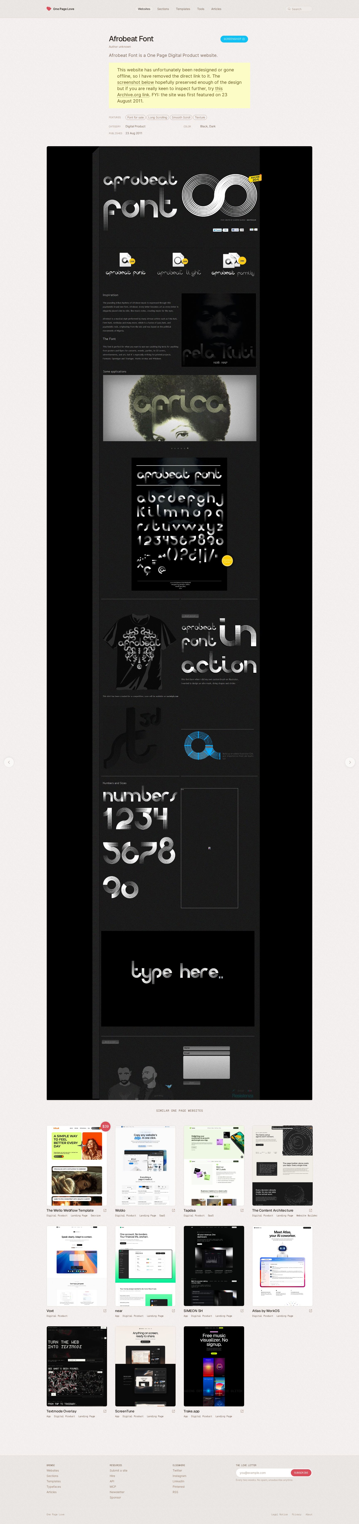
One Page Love (63, 9)
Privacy (296, 1514)
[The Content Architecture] (282, 1165)
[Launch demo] (105, 1210)
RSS (175, 1492)
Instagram (179, 1476)
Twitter (177, 1470)
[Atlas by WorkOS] (282, 1266)
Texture (200, 117)
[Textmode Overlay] (77, 1366)
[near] (145, 1266)
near (119, 1310)
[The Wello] (77, 1165)
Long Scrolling (157, 117)
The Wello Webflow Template (70, 1210)
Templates (54, 1481)
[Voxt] (77, 1266)
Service (96, 1215)
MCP (113, 1486)
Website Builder (306, 1215)
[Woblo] (145, 1165)
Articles (52, 1492)
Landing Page (79, 1215)
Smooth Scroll (181, 117)
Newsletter (117, 1492)
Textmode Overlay (61, 1411)
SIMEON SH (193, 1310)
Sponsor (115, 1497)
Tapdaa (190, 1210)
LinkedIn (178, 1481)
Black (204, 126)
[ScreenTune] (145, 1366)
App (117, 1315)
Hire (112, 1476)
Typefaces (54, 1486)
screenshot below (135, 82)
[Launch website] (173, 1210)
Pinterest (179, 1486)
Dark (212, 126)
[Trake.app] (214, 1366)
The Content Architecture (272, 1210)
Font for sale (135, 117)
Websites (53, 1470)
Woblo (120, 1210)
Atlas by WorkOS (266, 1310)
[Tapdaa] (214, 1165)
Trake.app (191, 1411)
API (112, 1481)
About (309, 1514)
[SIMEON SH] (214, 1266)
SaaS (162, 1215)
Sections (52, 1476)
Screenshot (233, 38)
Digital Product (135, 126)
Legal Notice (279, 1514)
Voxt (50, 1310)
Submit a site (118, 1470)
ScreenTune (124, 1411)
